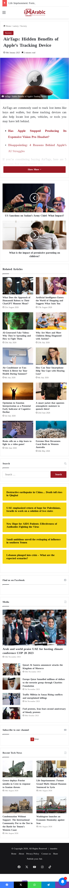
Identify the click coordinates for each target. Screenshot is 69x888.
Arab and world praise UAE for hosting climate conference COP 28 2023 (33, 651)
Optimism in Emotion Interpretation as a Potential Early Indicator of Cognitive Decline (17, 407)
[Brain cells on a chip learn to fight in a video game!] (18, 429)
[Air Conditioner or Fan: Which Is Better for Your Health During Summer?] (18, 356)
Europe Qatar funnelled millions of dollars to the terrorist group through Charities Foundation (44, 682)
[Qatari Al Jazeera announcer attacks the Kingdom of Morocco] (11, 669)
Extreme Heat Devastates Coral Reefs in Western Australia (48, 444)
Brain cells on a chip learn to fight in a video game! (17, 442)
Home (8, 26)
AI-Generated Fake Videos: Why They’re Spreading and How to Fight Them (17, 336)
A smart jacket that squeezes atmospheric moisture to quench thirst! (50, 406)
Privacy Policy (32, 854)
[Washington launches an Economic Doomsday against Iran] (51, 804)
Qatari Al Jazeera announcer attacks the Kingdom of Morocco (43, 667)
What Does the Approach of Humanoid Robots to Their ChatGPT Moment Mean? (16, 300)
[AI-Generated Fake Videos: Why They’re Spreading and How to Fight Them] (18, 321)
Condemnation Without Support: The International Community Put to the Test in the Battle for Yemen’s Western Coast (18, 823)
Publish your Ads (34, 859)
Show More (34, 169)
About (21, 854)
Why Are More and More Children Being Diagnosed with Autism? (48, 336)
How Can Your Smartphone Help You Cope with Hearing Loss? (50, 371)
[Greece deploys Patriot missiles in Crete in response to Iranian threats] (18, 768)
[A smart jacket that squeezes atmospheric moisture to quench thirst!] (51, 391)
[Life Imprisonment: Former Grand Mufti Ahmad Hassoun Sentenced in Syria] (51, 768)
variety (16, 26)
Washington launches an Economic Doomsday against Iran (50, 819)
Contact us (46, 854)
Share (55, 854)
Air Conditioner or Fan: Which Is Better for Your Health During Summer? (15, 371)
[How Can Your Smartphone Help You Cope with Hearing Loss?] (51, 356)
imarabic (53, 849)
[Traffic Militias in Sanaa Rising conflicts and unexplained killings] (11, 699)
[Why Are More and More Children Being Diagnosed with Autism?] (51, 321)
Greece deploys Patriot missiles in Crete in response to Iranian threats (16, 783)
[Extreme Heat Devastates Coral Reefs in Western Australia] (51, 429)
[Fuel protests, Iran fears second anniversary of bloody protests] (11, 713)
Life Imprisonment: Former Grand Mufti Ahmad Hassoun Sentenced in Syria (51, 783)
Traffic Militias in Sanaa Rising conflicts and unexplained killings (43, 696)
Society (23, 26)
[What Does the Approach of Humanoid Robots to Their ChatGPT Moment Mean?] (18, 285)
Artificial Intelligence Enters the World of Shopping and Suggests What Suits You (50, 300)
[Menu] (4, 13)
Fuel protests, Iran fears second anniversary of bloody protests (44, 710)
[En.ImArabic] (34, 12)
